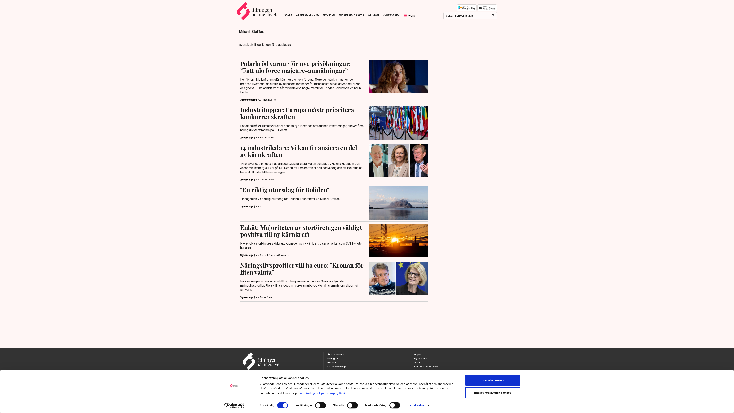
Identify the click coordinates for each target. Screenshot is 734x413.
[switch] (320, 405)
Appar (417, 354)
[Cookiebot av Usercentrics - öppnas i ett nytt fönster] (234, 405)
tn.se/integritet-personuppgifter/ (322, 393)
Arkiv (417, 362)
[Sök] (493, 15)
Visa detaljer (416, 405)
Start (288, 15)
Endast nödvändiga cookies (492, 392)
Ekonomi (329, 15)
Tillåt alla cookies (492, 380)
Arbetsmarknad (307, 15)
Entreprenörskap (351, 15)
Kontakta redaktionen (426, 366)
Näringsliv (332, 358)
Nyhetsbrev (391, 15)
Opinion (373, 15)
